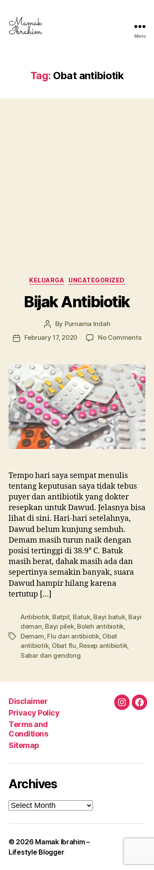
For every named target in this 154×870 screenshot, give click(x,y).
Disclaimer (28, 701)
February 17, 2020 (51, 337)
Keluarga (46, 280)
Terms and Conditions (28, 729)
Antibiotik (35, 617)
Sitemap (24, 745)
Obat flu (64, 645)
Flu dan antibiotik (73, 636)
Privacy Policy (34, 712)
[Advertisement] (77, 179)
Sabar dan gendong (51, 655)
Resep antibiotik (103, 645)
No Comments (119, 337)
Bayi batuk (109, 617)
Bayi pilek (59, 626)
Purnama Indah (87, 324)
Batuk (81, 617)
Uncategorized (96, 280)
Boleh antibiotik (100, 626)
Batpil (60, 617)
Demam (32, 636)
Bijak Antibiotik (77, 301)
